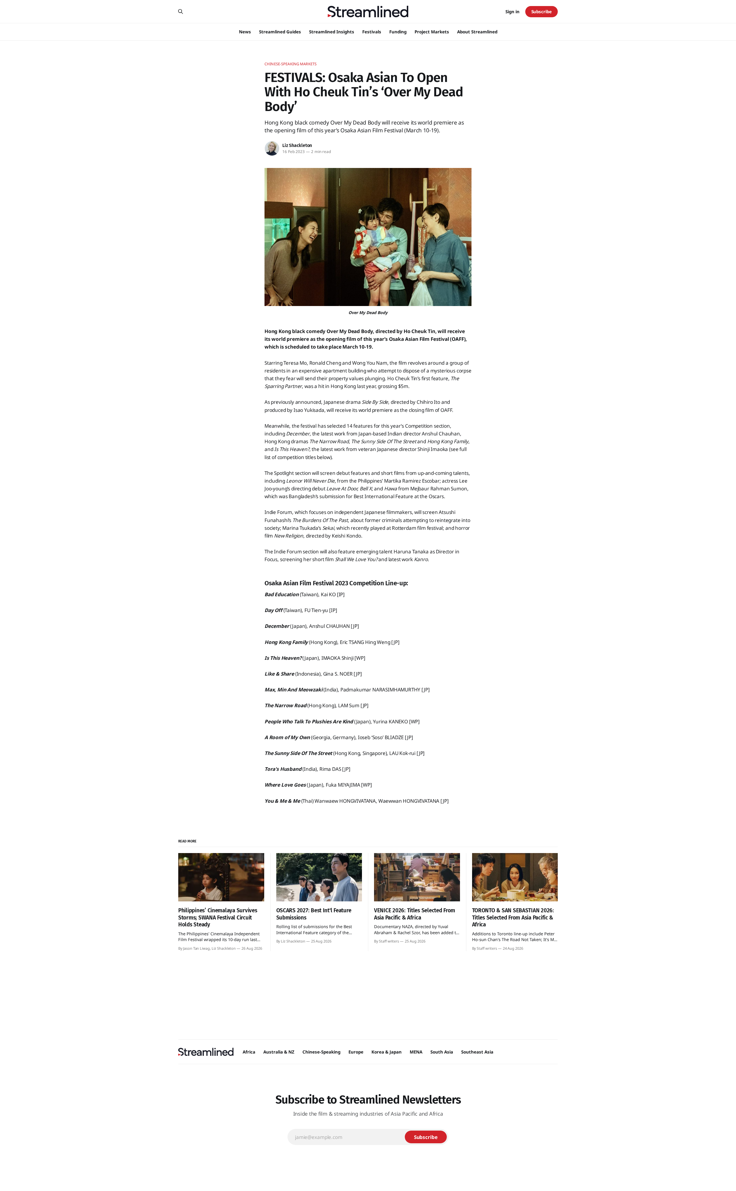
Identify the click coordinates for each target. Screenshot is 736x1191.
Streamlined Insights (331, 32)
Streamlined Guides (280, 32)
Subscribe (541, 11)
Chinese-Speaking (321, 1052)
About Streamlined (477, 32)
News (245, 32)
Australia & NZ (278, 1052)
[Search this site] (180, 11)
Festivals (371, 32)
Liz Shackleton (297, 145)
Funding (398, 32)
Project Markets (432, 32)
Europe (355, 1052)
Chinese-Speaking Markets (290, 63)
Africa (249, 1052)
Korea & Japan (386, 1052)
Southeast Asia (477, 1052)
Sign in (512, 11)
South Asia (441, 1052)
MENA (416, 1052)
